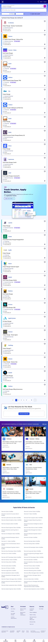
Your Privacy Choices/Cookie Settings (35, 631)
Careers (12, 611)
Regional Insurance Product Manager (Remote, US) (14, 135)
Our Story (13, 608)
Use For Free (9, 198)
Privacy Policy (23, 631)
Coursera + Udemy (34, 438)
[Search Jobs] (45, 6)
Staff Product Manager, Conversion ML (11, 176)
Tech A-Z (31, 624)
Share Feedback (33, 612)
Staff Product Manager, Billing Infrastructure (12, 389)
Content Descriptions (13, 617)
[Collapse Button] (45, 30)
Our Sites (41, 608)
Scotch (31, 489)
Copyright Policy (18, 631)
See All (44, 424)
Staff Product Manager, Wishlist (10, 280)
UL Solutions (9, 489)
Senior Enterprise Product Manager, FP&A (12, 80)
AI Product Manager (7, 321)
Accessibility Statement (12, 631)
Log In (45, 1)
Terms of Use (27, 631)
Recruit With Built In (23, 609)
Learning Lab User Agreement (5, 631)
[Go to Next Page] (35, 400)
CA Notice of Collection (43, 631)
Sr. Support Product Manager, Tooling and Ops (13, 39)
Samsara (8, 464)
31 (31, 400)
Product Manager (6, 66)
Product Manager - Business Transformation (12, 26)
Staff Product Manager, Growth (9, 162)
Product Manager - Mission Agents (10, 335)
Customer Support (32, 609)
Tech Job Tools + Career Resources (33, 618)
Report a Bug (33, 614)
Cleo (31, 464)
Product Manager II (7, 348)
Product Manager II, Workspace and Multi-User (13, 107)
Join (41, 1)
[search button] (38, 2)
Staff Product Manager (8, 53)
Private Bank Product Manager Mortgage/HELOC (13, 239)
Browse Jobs (32, 621)
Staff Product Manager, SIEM (9, 307)
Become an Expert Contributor (23, 613)
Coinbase (8, 438)
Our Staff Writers (13, 614)
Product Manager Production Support (11, 266)
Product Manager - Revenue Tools (10, 362)
